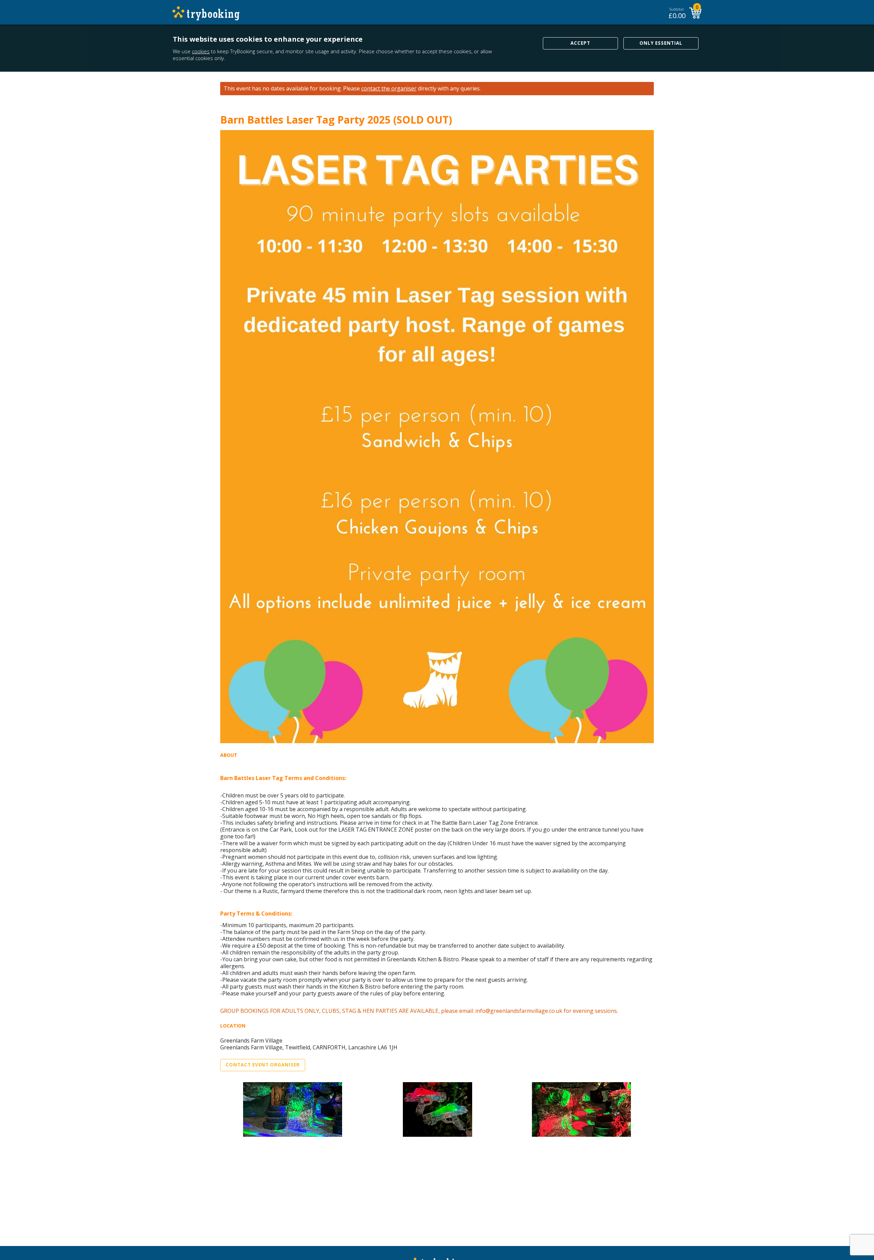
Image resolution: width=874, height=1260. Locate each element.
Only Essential (660, 43)
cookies (201, 51)
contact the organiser (389, 88)
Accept (580, 43)
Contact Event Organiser (263, 1065)
